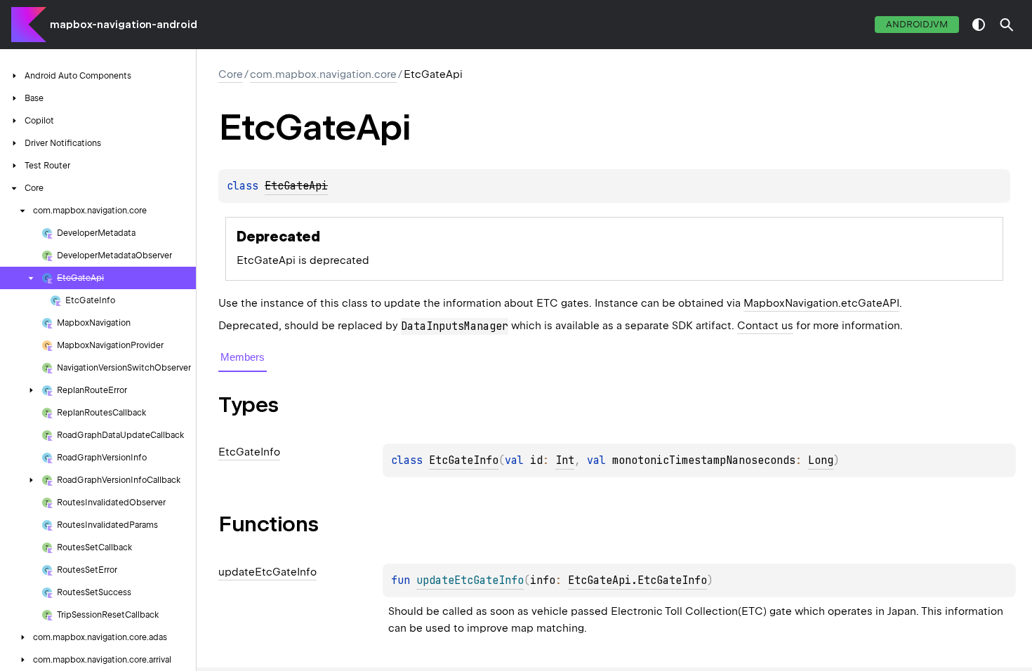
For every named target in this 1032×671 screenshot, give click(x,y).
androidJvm (917, 24)
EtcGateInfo (463, 460)
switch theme (979, 25)
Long (820, 460)
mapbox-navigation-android (123, 24)
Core (230, 74)
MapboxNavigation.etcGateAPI (821, 303)
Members (242, 357)
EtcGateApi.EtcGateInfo (637, 580)
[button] (1007, 25)
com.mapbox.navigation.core (323, 74)
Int (564, 460)
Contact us (765, 325)
